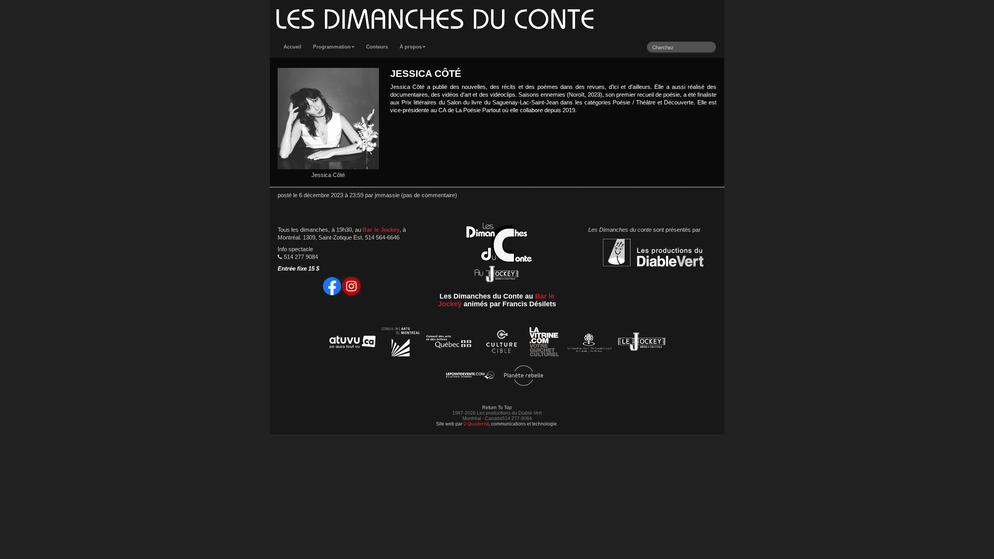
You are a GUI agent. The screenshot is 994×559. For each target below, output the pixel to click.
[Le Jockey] (641, 342)
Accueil (292, 47)
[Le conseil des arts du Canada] (588, 342)
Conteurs (377, 47)
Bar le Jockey (381, 230)
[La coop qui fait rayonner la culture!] (501, 342)
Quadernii (477, 423)
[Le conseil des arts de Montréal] (401, 342)
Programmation (332, 47)
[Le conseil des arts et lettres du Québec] (449, 342)
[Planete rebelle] (523, 376)
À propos (411, 47)
